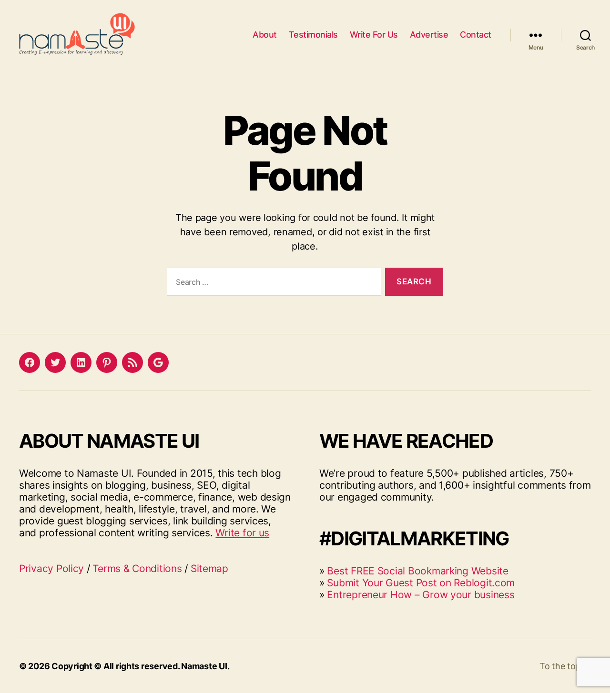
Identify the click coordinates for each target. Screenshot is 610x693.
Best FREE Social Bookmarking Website (417, 571)
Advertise (429, 35)
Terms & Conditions (137, 568)
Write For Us (374, 35)
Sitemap (209, 568)
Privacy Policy (51, 568)
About (265, 35)
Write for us (242, 533)
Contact (475, 35)
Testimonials (313, 35)
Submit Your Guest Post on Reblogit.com (421, 583)
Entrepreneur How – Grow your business (420, 595)
